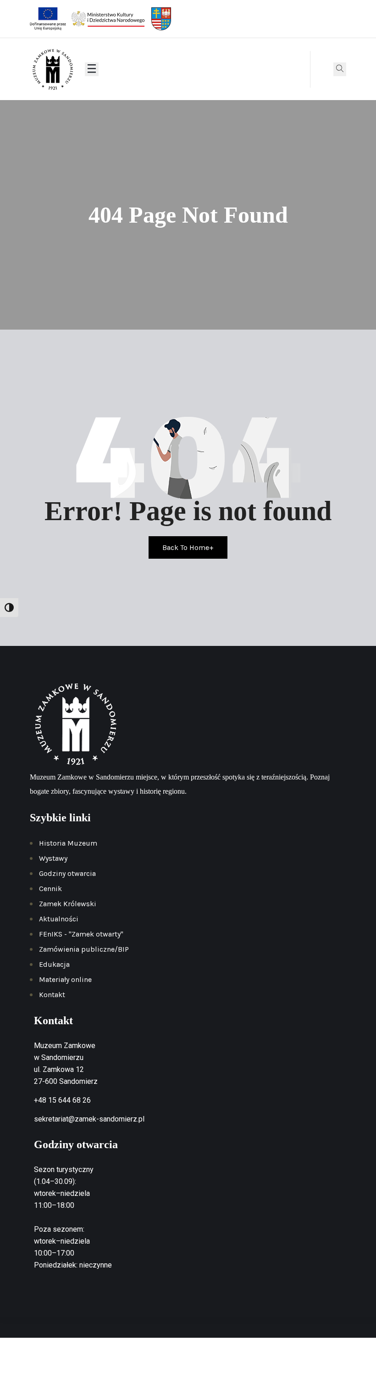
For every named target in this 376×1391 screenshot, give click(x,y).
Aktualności (58, 918)
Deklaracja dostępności (306, 1365)
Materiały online (65, 979)
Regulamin (246, 1365)
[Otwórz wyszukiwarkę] (339, 69)
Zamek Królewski (67, 903)
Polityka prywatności (191, 1365)
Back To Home (188, 547)
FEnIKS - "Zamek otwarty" (81, 934)
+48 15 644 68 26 (62, 1100)
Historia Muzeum (68, 843)
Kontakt (52, 994)
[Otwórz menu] (92, 69)
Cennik (50, 888)
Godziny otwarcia (67, 873)
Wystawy (53, 858)
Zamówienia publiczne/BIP (84, 949)
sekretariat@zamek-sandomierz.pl (89, 1119)
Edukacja (54, 964)
